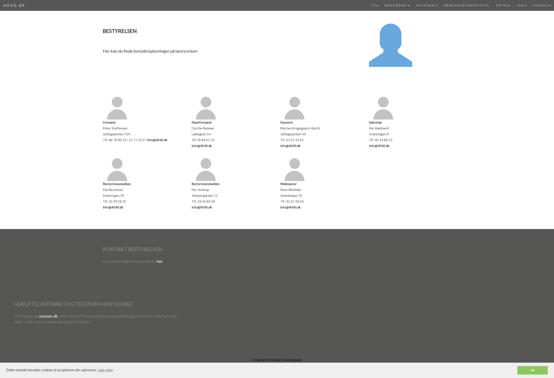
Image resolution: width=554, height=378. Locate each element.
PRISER (503, 5)
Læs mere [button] (105, 370)
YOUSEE (541, 5)
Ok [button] (533, 370)
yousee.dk (48, 315)
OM (520, 5)
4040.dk (14, 5)
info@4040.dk (157, 140)
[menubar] (461, 5)
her (160, 261)
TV (373, 5)
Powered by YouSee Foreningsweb (277, 360)
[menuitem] (375, 5)
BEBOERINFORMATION (467, 5)
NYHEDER (425, 5)
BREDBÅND (396, 5)
